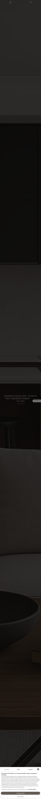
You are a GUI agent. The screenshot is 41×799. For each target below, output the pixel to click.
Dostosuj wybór (20, 796)
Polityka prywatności (32, 789)
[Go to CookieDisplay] (38, 769)
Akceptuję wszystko (20, 793)
